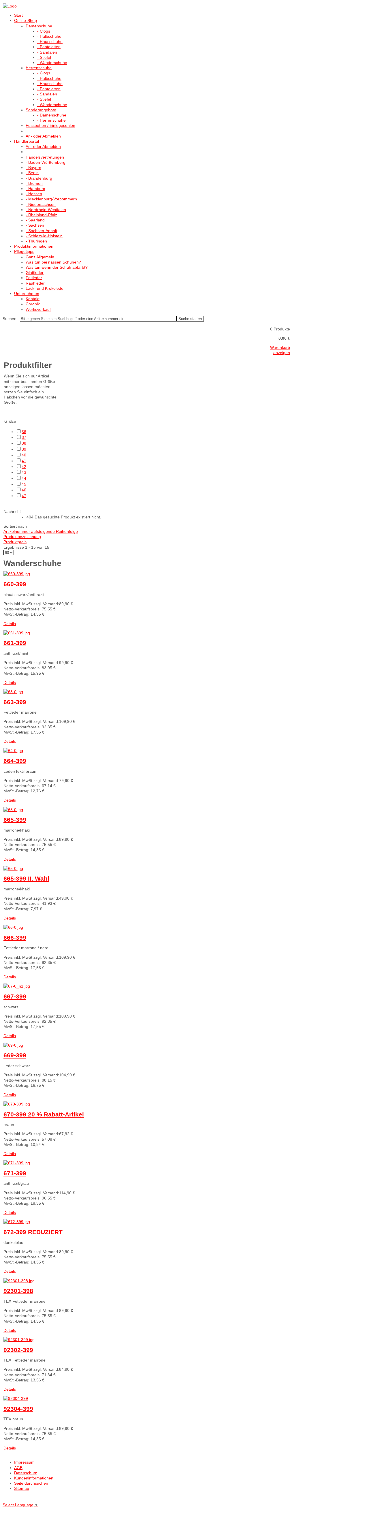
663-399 (14, 702)
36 (24, 431)
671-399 (14, 1173)
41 (24, 460)
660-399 (14, 584)
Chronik (33, 304)
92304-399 (18, 1408)
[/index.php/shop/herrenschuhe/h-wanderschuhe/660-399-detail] (16, 573)
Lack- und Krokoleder (45, 288)
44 (24, 478)
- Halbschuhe (49, 36)
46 (24, 490)
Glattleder (35, 272)
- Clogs (43, 31)
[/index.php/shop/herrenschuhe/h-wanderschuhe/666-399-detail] (13, 927)
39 (24, 449)
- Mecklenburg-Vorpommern (51, 199)
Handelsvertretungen (45, 157)
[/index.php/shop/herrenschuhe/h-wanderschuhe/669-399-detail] (13, 1045)
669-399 (14, 1055)
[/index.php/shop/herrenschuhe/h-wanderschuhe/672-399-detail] (16, 1221)
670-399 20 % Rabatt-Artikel (43, 1114)
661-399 (14, 643)
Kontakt (32, 298)
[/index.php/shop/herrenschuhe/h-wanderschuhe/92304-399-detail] (15, 1398)
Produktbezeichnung (22, 536)
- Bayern (33, 167)
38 (24, 443)
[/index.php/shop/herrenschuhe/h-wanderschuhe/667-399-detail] (16, 986)
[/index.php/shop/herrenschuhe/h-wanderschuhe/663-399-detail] (13, 691)
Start (18, 15)
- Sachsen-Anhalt (41, 230)
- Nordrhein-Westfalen (46, 209)
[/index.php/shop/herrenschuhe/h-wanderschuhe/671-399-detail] (16, 1163)
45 (24, 484)
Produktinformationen (33, 246)
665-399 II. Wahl (26, 878)
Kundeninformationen (33, 1478)
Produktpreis (15, 541)
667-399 (14, 996)
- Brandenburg (39, 178)
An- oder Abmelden (43, 136)
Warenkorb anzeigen (280, 350)
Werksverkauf (38, 309)
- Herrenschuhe (51, 120)
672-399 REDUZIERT (33, 1232)
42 (24, 466)
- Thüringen (36, 241)
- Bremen (34, 183)
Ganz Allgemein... (42, 257)
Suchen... (11, 318)
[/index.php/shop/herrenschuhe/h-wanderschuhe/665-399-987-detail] (13, 868)
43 (24, 472)
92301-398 (18, 1290)
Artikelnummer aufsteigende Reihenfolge (40, 531)
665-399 (14, 819)
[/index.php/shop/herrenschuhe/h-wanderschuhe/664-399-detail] (13, 750)
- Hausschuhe (50, 41)
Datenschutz (25, 1473)
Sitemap (21, 1488)
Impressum (24, 1462)
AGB (18, 1467)
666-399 (14, 937)
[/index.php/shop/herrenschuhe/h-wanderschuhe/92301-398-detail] (19, 1280)
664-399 (14, 760)
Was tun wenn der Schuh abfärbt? (57, 267)
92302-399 (18, 1350)
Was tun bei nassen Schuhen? (53, 262)
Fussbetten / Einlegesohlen (50, 125)
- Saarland (35, 220)
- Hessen (34, 193)
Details (9, 623)
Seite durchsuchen (31, 1483)
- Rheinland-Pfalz (41, 215)
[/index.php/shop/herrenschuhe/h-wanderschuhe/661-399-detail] (16, 633)
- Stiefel (44, 57)
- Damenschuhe (51, 115)
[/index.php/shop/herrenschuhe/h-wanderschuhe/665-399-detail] (13, 809)
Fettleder (34, 277)
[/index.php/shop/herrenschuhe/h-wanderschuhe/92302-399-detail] (19, 1339)
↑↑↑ (6, 1498)
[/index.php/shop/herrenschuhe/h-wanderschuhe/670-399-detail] (16, 1104)
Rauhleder (35, 283)
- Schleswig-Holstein (44, 236)
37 (24, 437)
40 (24, 455)
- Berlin (32, 172)
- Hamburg (35, 188)
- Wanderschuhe (52, 62)
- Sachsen (35, 225)
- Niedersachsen (41, 204)
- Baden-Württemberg (45, 162)
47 (24, 495)
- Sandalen (47, 52)
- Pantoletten (49, 46)
